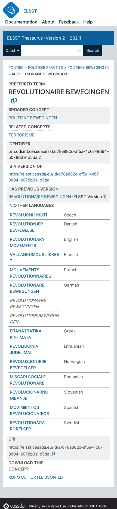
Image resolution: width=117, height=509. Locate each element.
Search (93, 50)
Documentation (21, 22)
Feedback (69, 22)
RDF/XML (17, 477)
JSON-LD (54, 477)
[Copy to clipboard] (14, 101)
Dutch (11, 50)
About (48, 22)
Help (88, 22)
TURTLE (36, 477)
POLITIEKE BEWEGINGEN (88, 67)
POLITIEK (15, 67)
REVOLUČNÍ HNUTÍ (28, 215)
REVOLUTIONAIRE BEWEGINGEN (39, 196)
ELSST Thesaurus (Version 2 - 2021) (44, 38)
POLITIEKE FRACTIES (45, 67)
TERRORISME (21, 135)
